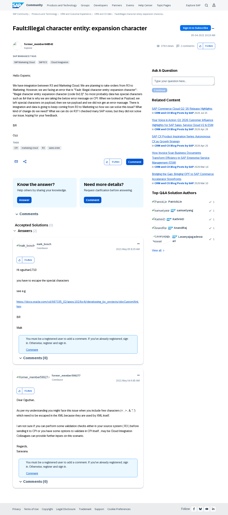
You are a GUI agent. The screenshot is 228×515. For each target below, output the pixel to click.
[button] (200, 46)
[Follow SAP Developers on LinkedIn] (213, 509)
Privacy (16, 509)
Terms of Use (31, 509)
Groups (85, 5)
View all (157, 250)
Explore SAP (193, 5)
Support (99, 509)
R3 (43, 148)
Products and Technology (62, 5)
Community (34, 5)
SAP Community (20, 14)
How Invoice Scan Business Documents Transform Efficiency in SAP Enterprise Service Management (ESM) (180, 157)
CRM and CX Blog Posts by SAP (174, 112)
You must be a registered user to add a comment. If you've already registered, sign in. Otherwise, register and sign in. (77, 341)
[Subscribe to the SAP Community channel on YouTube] (206, 509)
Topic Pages (164, 5)
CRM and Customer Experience (75, 14)
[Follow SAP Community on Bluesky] (200, 509)
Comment (134, 161)
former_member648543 (38, 44)
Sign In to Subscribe (195, 28)
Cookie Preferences (119, 509)
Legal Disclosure (66, 509)
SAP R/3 (43, 62)
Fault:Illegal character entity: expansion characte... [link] (139, 14)
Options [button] (212, 28)
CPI (16, 148)
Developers (101, 5)
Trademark (85, 509)
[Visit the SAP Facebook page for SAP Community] (194, 509)
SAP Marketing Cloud (24, 62)
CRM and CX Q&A (103, 14)
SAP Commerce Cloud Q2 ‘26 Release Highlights (182, 108)
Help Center (145, 5)
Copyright (47, 509)
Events (130, 5)
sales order (54, 148)
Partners (117, 5)
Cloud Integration (59, 62)
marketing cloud (30, 148)
